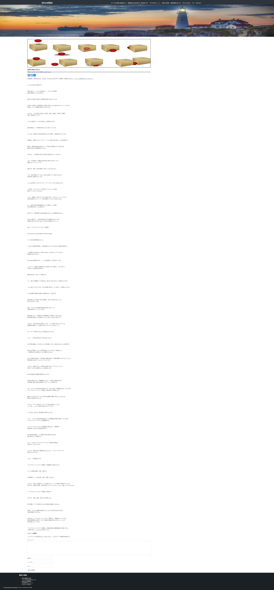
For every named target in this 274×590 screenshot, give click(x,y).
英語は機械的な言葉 (26, 578)
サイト (29, 566)
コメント (30, 540)
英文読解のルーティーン (27, 582)
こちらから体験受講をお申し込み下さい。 (84, 78)
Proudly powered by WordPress (11, 587)
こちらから (38, 529)
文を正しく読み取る (26, 584)
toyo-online (47, 2)
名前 (29, 558)
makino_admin (47, 72)
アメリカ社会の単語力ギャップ (29, 579)
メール (29, 562)
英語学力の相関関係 (26, 581)
